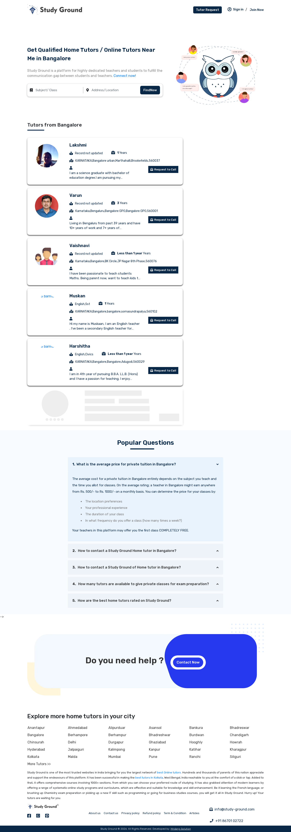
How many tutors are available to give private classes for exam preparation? (140, 584)
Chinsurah (35, 742)
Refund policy (152, 813)
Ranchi (194, 757)
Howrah (236, 742)
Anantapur (36, 728)
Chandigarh (239, 735)
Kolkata (33, 757)
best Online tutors (169, 772)
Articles (194, 813)
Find (150, 90)
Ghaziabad (157, 742)
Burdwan (196, 735)
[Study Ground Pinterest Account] (47, 815)
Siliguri (235, 757)
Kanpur (154, 749)
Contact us (111, 813)
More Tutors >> (39, 764)
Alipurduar (116, 728)
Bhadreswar (239, 728)
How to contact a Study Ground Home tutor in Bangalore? (124, 551)
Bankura (196, 728)
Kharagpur (238, 749)
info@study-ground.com (235, 809)
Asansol (155, 728)
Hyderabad (36, 749)
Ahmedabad (77, 728)
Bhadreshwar (159, 735)
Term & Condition (175, 813)
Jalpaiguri (76, 749)
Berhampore (78, 735)
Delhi (72, 742)
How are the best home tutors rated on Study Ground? (121, 601)
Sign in (238, 9)
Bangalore (35, 735)
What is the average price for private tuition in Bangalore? (124, 464)
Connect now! (125, 76)
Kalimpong (116, 749)
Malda (72, 757)
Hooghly (196, 742)
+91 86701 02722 (229, 821)
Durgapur (116, 742)
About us (95, 813)
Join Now (257, 10)
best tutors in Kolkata (149, 777)
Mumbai (114, 757)
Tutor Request (207, 10)
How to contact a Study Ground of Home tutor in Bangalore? (126, 567)
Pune (153, 757)
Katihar (195, 749)
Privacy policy (130, 813)
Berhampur (117, 735)
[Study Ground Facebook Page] (29, 815)
